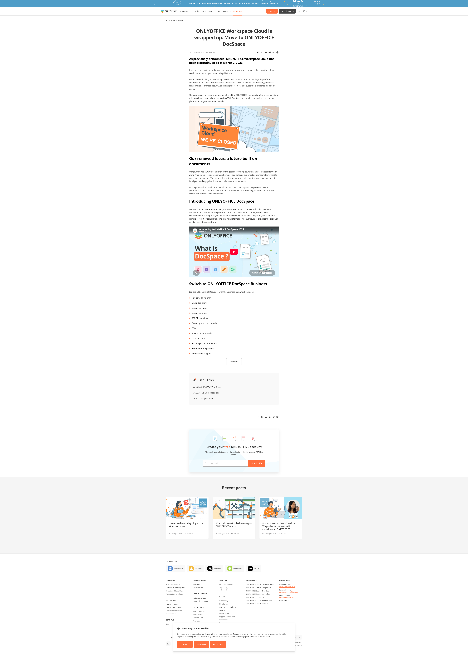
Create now (283, 336)
